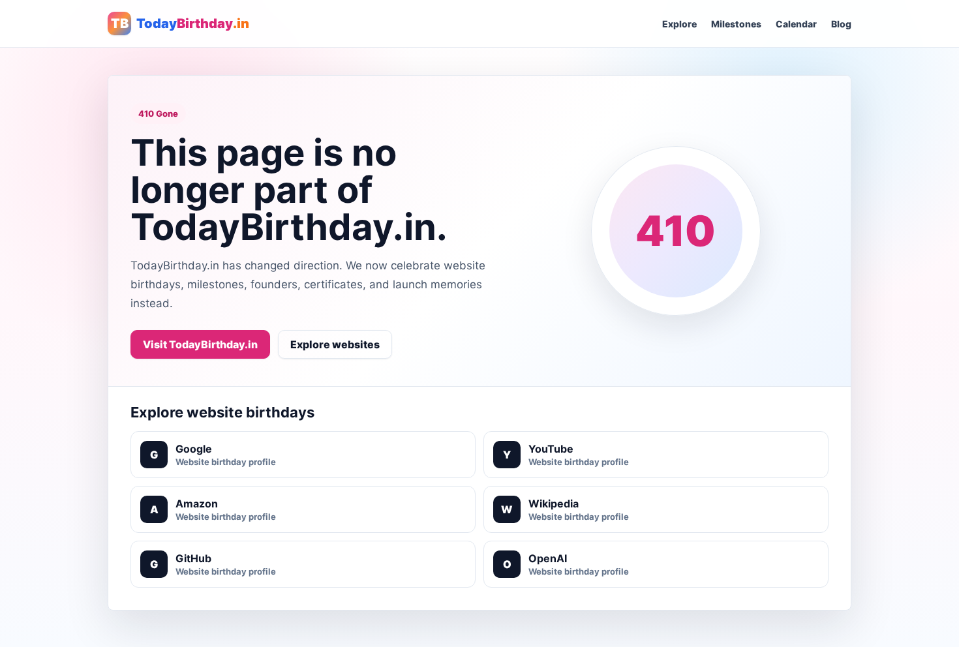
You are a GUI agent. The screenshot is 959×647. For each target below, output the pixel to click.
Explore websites (335, 344)
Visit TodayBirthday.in (200, 344)
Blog (841, 23)
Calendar (796, 23)
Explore (679, 23)
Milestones (736, 23)
